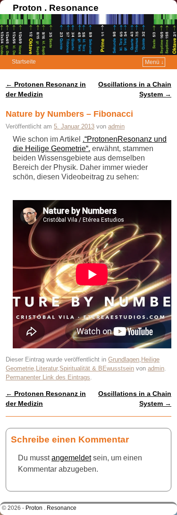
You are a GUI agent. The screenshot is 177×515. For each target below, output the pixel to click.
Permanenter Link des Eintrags (48, 377)
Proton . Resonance (56, 8)
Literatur (47, 368)
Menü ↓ (154, 62)
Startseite (24, 61)
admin (116, 126)
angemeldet (71, 458)
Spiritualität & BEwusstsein (96, 368)
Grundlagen (123, 359)
